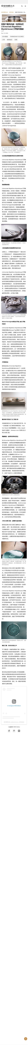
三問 (3, 39)
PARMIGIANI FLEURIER (16, 36)
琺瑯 (16, 39)
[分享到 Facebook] (9, 731)
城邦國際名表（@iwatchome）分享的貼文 (14, 722)
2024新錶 (5, 36)
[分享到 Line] (19, 731)
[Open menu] (25, 6)
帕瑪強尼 (9, 39)
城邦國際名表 (4, 12)
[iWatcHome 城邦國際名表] (7, 6)
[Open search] (22, 6)
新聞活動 (11, 12)
